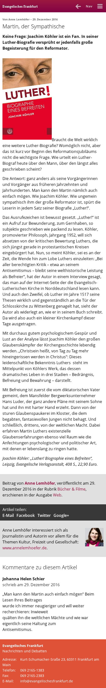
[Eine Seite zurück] (78, 6)
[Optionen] (100, 6)
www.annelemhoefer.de (24, 548)
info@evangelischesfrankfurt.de (46, 681)
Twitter (44, 515)
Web (57, 495)
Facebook (26, 515)
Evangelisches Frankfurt (20, 6)
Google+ (61, 515)
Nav (89, 6)
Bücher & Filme (71, 489)
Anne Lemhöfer (19, 19)
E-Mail (8, 515)
